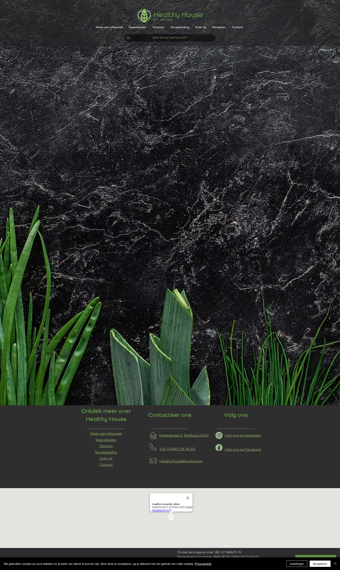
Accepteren (320, 564)
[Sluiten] (335, 564)
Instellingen (297, 564)
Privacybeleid (203, 564)
